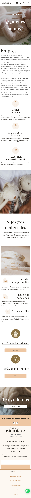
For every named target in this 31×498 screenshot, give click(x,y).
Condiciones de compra (16, 481)
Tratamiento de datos (15, 485)
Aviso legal (15, 494)
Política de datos (15, 490)
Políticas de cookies (15, 476)
